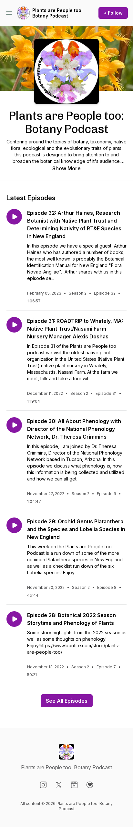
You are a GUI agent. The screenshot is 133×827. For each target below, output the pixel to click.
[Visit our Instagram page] (43, 785)
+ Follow (113, 13)
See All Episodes (66, 701)
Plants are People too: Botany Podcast (57, 13)
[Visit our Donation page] (90, 785)
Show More (66, 168)
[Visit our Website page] (74, 785)
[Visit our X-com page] (59, 785)
